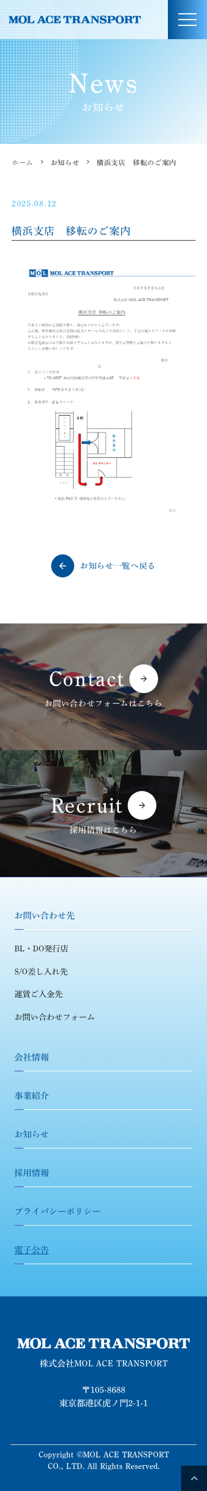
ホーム (22, 162)
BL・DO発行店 (41, 949)
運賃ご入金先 (38, 994)
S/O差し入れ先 (41, 972)
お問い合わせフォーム (54, 1017)
